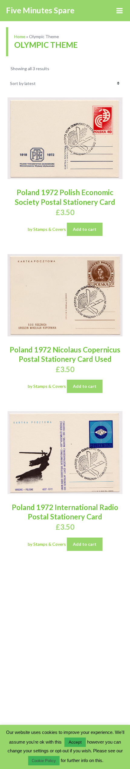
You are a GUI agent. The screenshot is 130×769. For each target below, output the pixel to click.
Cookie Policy (44, 760)
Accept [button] (75, 742)
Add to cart (84, 229)
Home (19, 36)
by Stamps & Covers (47, 229)
